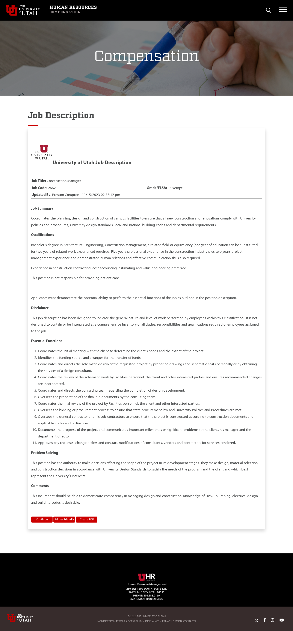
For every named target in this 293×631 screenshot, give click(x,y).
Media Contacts (185, 621)
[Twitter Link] (256, 620)
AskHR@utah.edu (151, 599)
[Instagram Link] (272, 620)
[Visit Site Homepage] (146, 576)
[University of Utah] (26, 618)
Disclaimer (152, 621)
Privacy (167, 621)
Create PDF (87, 519)
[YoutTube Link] (281, 620)
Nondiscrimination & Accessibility (119, 621)
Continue (42, 519)
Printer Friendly (64, 519)
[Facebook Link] (264, 620)
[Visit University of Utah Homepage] (25, 10)
